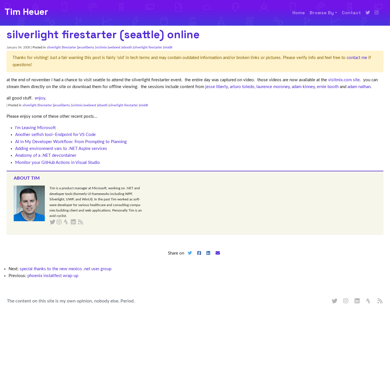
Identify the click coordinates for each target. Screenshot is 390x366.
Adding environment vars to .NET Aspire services (61, 149)
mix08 (168, 47)
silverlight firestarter (148, 47)
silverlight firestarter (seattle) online (103, 34)
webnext (114, 47)
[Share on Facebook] (199, 258)
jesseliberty (86, 47)
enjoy (40, 98)
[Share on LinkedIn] (208, 258)
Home (298, 13)
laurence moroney (273, 87)
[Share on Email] (218, 258)
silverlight (54, 47)
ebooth (127, 47)
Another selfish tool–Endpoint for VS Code (55, 135)
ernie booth (328, 87)
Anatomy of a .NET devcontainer (45, 155)
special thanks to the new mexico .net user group (65, 269)
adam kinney (303, 87)
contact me (357, 58)
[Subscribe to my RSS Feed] (87, 222)
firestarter (69, 47)
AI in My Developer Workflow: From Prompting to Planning (71, 142)
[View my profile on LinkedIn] (357, 301)
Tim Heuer (26, 11)
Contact (351, 13)
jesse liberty (216, 87)
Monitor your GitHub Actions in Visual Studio (57, 162)
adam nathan (359, 87)
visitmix (101, 47)
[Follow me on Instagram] (376, 13)
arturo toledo (242, 87)
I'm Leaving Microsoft (35, 128)
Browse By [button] (321, 13)
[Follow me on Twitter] (367, 13)
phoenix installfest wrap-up (52, 276)
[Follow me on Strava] (369, 301)
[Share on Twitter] (189, 258)
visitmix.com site (344, 80)
